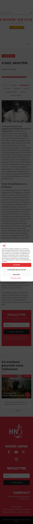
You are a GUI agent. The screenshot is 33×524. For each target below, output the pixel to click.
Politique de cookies (15, 278)
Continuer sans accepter (16, 270)
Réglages (16, 275)
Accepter (16, 265)
